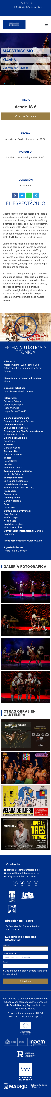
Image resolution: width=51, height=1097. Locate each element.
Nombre (6, 945)
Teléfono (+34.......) (11, 953)
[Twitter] (23, 12)
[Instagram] (28, 12)
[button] (46, 24)
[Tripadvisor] (34, 12)
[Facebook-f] (15, 883)
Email (5, 962)
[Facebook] (17, 12)
